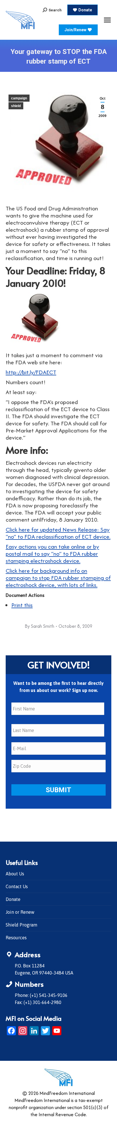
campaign (19, 98)
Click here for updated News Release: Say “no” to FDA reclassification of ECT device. (58, 533)
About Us (15, 873)
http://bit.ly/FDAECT (31, 372)
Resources (16, 937)
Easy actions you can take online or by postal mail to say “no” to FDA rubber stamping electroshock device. (52, 553)
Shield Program (21, 924)
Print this (22, 605)
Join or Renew (20, 912)
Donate (13, 899)
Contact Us (17, 886)
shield (16, 106)
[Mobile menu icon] (107, 20)
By (39, 626)
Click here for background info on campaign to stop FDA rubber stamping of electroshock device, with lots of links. (58, 577)
